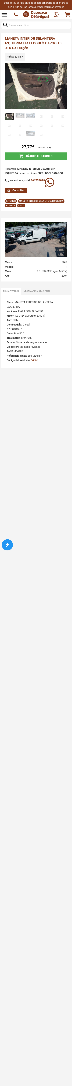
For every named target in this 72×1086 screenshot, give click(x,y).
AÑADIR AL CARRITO (39, 156)
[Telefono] (16, 14)
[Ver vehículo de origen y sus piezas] (36, 239)
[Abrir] (4, 14)
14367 (34, 360)
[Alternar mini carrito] (67, 14)
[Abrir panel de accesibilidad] (7, 544)
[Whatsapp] (56, 15)
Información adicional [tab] (37, 291)
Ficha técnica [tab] (11, 291)
